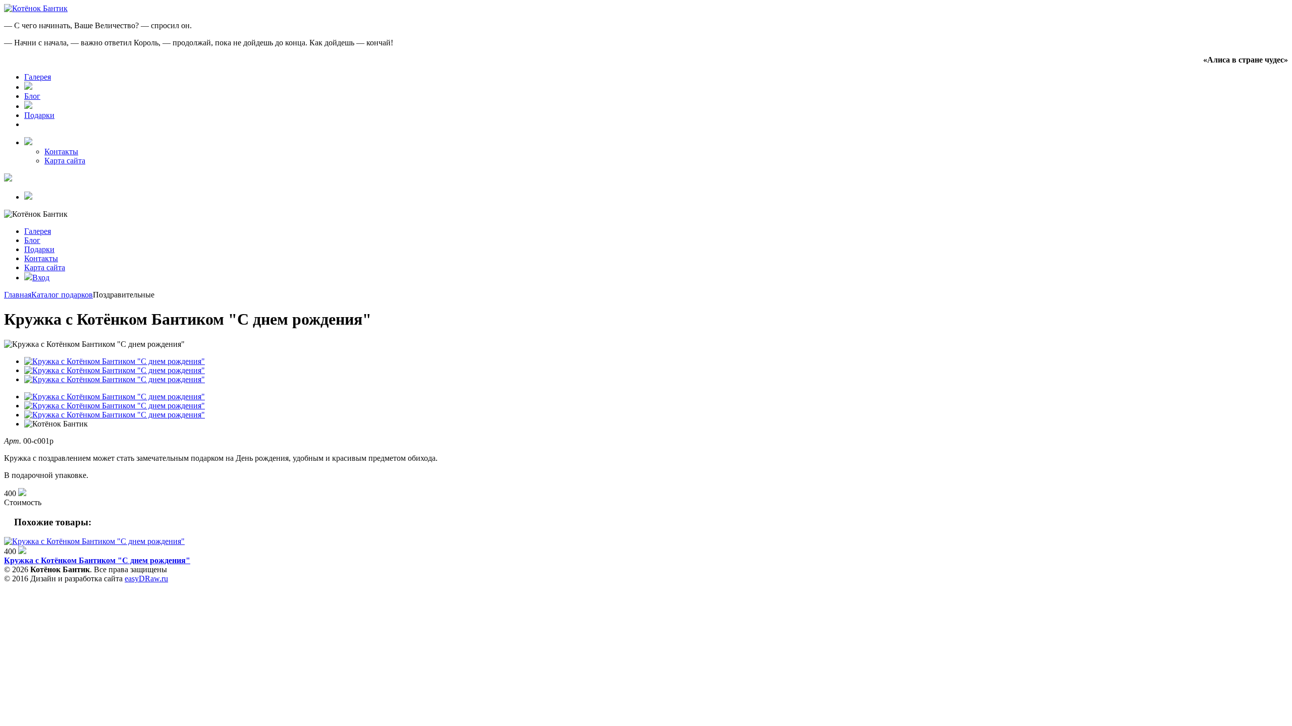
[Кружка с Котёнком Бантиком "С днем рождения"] (94, 541)
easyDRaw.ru (146, 578)
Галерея (37, 77)
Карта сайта (64, 160)
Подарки (39, 115)
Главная (17, 294)
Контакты (61, 151)
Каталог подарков (62, 294)
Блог (32, 96)
